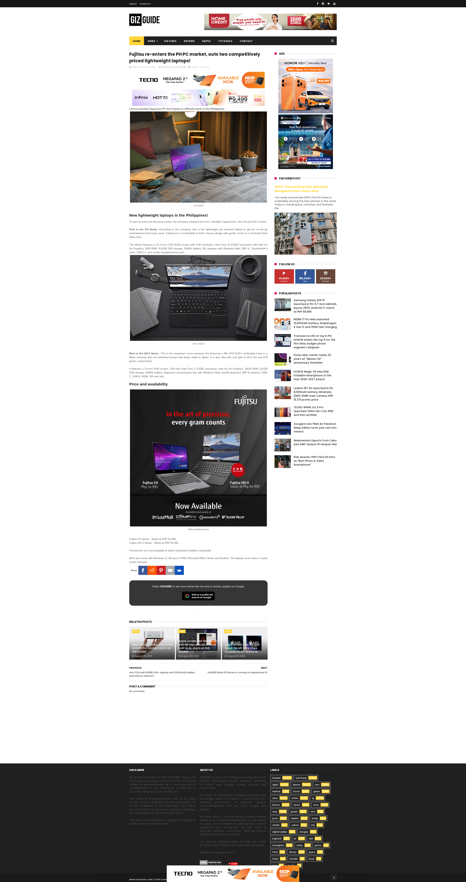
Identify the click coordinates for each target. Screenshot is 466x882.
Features (170, 41)
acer (274, 811)
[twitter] (328, 3)
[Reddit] (152, 570)
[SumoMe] (179, 570)
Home (136, 41)
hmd (275, 852)
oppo (275, 784)
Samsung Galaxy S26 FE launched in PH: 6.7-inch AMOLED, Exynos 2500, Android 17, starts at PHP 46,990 (315, 305)
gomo (318, 845)
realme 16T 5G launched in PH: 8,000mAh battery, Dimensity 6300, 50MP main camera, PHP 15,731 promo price (313, 393)
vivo (317, 784)
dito (313, 811)
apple (136, 631)
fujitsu (194, 66)
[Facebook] (142, 570)
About (133, 3)
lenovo (276, 804)
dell (311, 838)
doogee (303, 831)
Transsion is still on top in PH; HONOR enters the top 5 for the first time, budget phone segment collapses (314, 341)
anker (300, 845)
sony (316, 804)
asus (275, 798)
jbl (295, 838)
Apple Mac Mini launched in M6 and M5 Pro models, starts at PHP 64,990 (152, 648)
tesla (275, 858)
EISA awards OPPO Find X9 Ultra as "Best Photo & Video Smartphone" (314, 461)
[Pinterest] (161, 570)
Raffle (206, 41)
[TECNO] (233, 873)
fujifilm (295, 818)
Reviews (189, 41)
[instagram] (323, 3)
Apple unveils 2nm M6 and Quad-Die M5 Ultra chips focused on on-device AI (242, 648)
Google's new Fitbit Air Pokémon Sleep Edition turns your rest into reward (315, 427)
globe (316, 791)
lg (313, 798)
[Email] (170, 570)
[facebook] (318, 3)
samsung (301, 777)
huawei (276, 777)
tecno (296, 804)
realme (276, 791)
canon (295, 825)
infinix (295, 798)
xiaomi (296, 784)
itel (313, 825)
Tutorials (225, 41)
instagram (278, 845)
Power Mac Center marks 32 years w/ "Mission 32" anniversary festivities (312, 358)
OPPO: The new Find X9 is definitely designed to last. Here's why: (301, 189)
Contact (145, 3)
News (151, 41)
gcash (294, 811)
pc (208, 66)
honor (296, 791)
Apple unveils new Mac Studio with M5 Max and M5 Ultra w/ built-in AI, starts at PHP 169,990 (198, 646)
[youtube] (334, 3)
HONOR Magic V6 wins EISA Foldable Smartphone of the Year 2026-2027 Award (312, 375)
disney (293, 852)
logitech (277, 838)
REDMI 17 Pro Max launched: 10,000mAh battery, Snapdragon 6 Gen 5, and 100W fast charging (315, 323)
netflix (275, 825)
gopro (312, 852)
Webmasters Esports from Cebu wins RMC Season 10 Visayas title (315, 442)
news (202, 66)
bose (311, 858)
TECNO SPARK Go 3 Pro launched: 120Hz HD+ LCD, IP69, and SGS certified (314, 411)
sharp (315, 818)
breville (294, 858)
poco (275, 818)
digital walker (279, 831)
